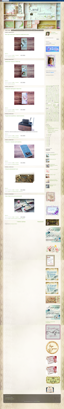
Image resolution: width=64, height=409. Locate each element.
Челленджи (34, 30)
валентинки (53, 88)
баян (53, 86)
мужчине (9, 137)
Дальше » (6, 53)
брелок (56, 87)
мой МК (52, 102)
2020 (48, 125)
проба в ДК (54, 111)
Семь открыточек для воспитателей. (13, 196)
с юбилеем (50, 112)
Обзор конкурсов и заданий (9, 398)
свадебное (55, 112)
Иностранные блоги (28, 30)
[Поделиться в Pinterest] (24, 55)
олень (46, 107)
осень (51, 107)
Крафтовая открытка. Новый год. (12, 61)
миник (47, 102)
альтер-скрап (48, 86)
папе (49, 109)
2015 (48, 140)
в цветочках (13, 218)
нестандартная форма (15, 137)
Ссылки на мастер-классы (20, 30)
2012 (48, 144)
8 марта (9, 218)
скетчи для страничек (54, 113)
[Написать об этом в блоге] (21, 55)
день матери (48, 92)
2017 (48, 137)
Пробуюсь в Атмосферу (54, 169)
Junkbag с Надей (52, 174)
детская (51, 93)
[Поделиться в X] (22, 55)
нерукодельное (53, 103)
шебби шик (48, 119)
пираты (57, 110)
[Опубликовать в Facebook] (23, 55)
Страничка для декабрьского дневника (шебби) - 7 (54, 165)
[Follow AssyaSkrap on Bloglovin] (50, 72)
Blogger (38, 401)
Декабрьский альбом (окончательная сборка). (54, 180)
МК (49, 102)
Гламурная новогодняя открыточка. (13, 88)
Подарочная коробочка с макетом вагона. (14, 115)
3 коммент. (17, 189)
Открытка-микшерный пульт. (11, 169)
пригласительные (48, 111)
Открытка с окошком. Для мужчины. (13, 141)
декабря (49, 126)
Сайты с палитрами (40, 30)
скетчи (47, 113)
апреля (49, 134)
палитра (55, 108)
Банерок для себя (53, 159)
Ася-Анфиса (53, 32)
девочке (16, 218)
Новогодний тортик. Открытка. (53, 185)
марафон (49, 101)
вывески (56, 89)
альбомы (56, 85)
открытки (13, 56)
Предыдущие (40, 221)
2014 (48, 141)
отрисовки (50, 108)
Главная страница (7, 30)
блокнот (51, 87)
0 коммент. (17, 55)
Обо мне (13, 30)
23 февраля (47, 85)
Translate (53, 44)
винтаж (47, 89)
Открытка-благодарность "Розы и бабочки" (54, 154)
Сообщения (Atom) (14, 223)
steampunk (21, 191)
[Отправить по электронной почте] (20, 55)
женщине (19, 218)
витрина (51, 89)
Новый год (9, 56)
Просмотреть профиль (54, 33)
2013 (48, 143)
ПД (50, 110)
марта (49, 135)
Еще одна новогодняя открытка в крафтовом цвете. (17, 34)
